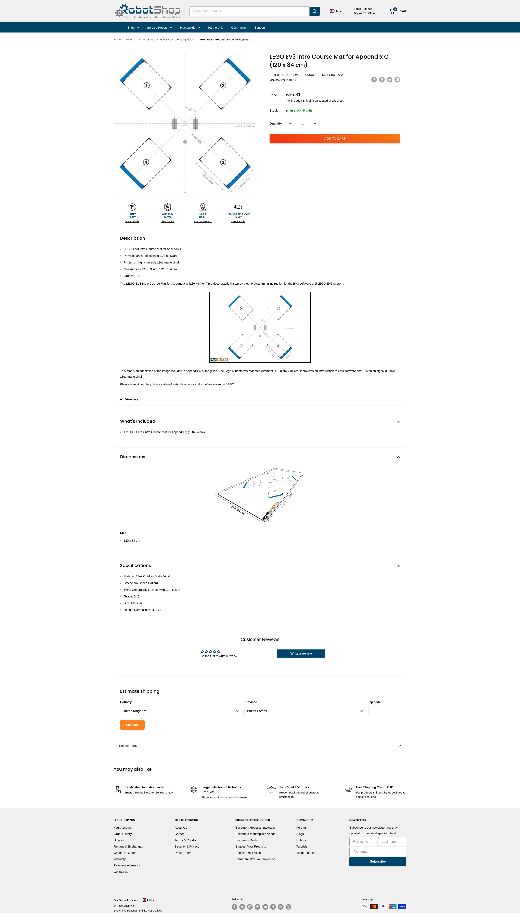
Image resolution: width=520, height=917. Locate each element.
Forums (301, 827)
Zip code (374, 702)
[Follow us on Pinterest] (257, 907)
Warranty (120, 859)
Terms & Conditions (188, 840)
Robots (130, 39)
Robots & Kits (147, 39)
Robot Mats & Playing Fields (177, 39)
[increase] (315, 123)
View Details (132, 221)
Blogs (300, 834)
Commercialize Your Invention (255, 859)
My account (363, 13)
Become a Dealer (247, 840)
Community (239, 27)
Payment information (127, 865)
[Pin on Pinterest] (382, 79)
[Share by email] (397, 79)
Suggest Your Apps (248, 852)
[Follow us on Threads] (288, 907)
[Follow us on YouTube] (265, 907)
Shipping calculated (315, 100)
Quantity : (277, 123)
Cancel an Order (125, 852)
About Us (181, 827)
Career (179, 834)
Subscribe (378, 861)
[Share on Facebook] (374, 79)
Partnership (215, 27)
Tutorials (302, 846)
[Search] (315, 11)
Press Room (183, 852)
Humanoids (188, 27)
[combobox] (250, 11)
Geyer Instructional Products (293, 74)
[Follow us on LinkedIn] (281, 907)
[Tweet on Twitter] (389, 79)
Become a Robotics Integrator (255, 827)
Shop (131, 27)
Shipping (119, 840)
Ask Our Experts (203, 221)
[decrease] (290, 123)
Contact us (121, 871)
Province (250, 702)
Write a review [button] (301, 653)
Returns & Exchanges (128, 846)
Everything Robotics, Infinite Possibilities (138, 910)
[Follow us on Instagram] (250, 907)
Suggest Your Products (250, 846)
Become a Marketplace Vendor (255, 834)
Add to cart (335, 138)
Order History (123, 834)
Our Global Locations (126, 900)
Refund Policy (128, 745)
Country (126, 702)
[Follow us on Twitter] (242, 907)
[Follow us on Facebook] (234, 907)
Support (260, 27)
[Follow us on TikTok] (273, 907)
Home (117, 39)
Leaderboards (305, 852)
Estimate (132, 724)
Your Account (122, 827)
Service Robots (157, 27)
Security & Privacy (187, 846)
